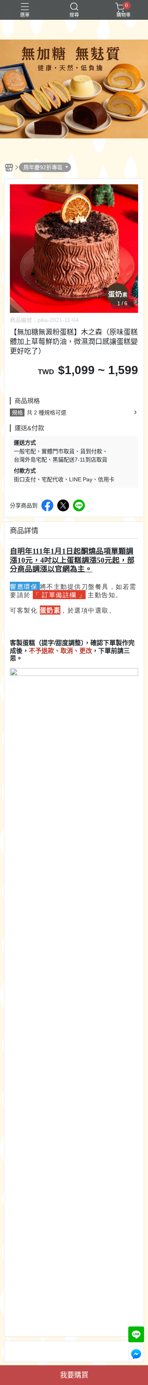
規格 (17, 412)
